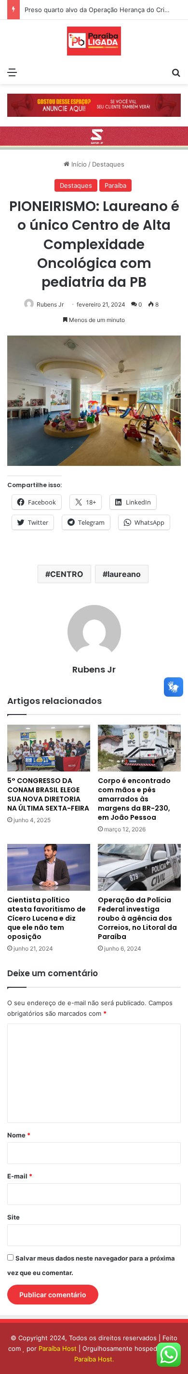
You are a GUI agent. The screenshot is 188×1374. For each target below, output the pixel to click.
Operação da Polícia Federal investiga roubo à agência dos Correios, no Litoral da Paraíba (137, 918)
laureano (124, 574)
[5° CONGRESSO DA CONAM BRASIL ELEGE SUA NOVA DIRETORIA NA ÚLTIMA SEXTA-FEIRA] (48, 748)
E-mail (19, 1176)
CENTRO (66, 574)
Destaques (108, 164)
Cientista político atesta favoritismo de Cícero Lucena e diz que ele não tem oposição (46, 918)
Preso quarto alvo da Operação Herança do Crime (99, 10)
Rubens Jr (50, 304)
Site (13, 1217)
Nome (18, 1135)
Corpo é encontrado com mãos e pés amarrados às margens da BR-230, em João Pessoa (134, 799)
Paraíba (115, 185)
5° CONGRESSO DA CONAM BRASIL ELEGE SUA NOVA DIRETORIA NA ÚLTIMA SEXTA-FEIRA (48, 794)
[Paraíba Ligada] (94, 41)
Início (78, 164)
